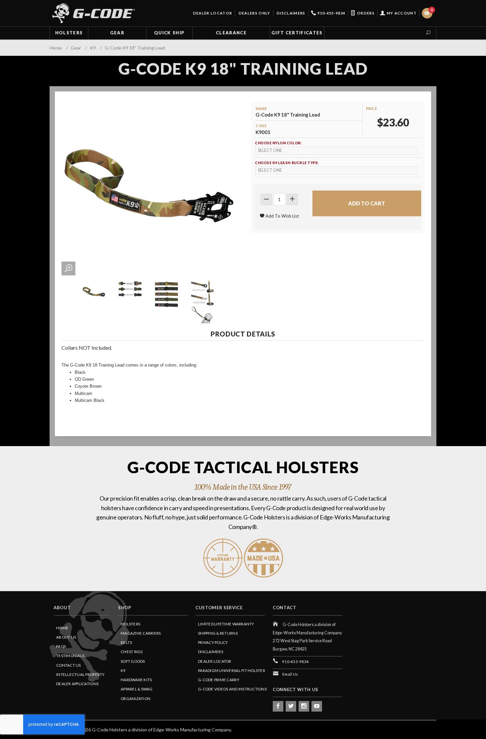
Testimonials (70, 655)
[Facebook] (278, 706)
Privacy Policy (213, 642)
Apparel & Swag (137, 689)
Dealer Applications (77, 684)
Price (371, 109)
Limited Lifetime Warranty (226, 624)
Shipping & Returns (218, 633)
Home (62, 628)
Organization (135, 698)
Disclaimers (290, 13)
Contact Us (68, 665)
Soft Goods (133, 661)
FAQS (61, 646)
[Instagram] (304, 706)
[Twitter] (291, 706)
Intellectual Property (80, 674)
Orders (365, 13)
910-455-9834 (330, 13)
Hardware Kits (136, 680)
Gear (117, 32)
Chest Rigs (132, 652)
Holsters (69, 32)
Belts (126, 642)
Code (261, 126)
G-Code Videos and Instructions (232, 689)
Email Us (290, 674)
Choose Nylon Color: (278, 143)
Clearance (231, 32)
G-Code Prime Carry (218, 680)
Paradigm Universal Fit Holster (231, 670)
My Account (401, 13)
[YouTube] (316, 706)
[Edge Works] (93, 13)
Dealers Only (253, 13)
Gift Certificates (297, 32)
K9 (123, 670)
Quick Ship (169, 32)
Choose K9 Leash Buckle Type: (287, 163)
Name (261, 109)
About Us (66, 637)
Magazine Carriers (141, 633)
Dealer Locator (212, 13)
